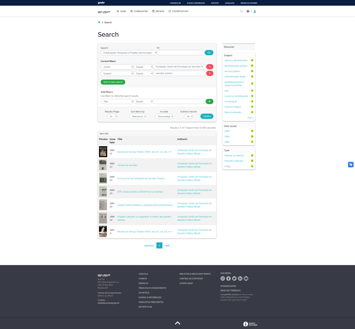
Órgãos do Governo (249, 3)
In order (164, 111)
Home (123, 11)
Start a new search (113, 81)
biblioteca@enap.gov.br (108, 302)
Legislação (229, 3)
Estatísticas (145, 306)
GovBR (101, 3)
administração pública (236, 65)
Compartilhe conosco (229, 294)
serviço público (232, 71)
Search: (104, 47)
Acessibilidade (228, 286)
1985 (227, 141)
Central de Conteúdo (191, 278)
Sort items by (137, 111)
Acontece (144, 292)
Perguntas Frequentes (151, 302)
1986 (227, 136)
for (158, 47)
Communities (141, 11)
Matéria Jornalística (234, 155)
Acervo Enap (186, 283)
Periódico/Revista (234, 160)
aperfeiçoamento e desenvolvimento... (234, 83)
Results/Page (112, 111)
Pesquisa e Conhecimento (152, 288)
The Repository (180, 11)
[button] (248, 11)
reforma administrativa (236, 60)
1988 (227, 130)
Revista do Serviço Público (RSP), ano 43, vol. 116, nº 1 (144, 151)
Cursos (143, 278)
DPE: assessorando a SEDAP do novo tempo (140, 191)
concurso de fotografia (236, 95)
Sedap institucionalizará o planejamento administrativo (145, 204)
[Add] (209, 101)
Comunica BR (175, 3)
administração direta (235, 76)
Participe (215, 3)
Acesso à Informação (150, 297)
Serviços (143, 283)
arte (227, 90)
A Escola (143, 273)
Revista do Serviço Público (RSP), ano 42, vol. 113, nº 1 (144, 231)
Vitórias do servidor (127, 165)
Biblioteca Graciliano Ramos (195, 273)
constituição (231, 101)
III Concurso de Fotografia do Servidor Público (141, 178)
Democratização (233, 112)
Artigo (228, 166)
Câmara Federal (233, 106)
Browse (160, 11)
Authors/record (188, 111)
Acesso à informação (196, 3)
